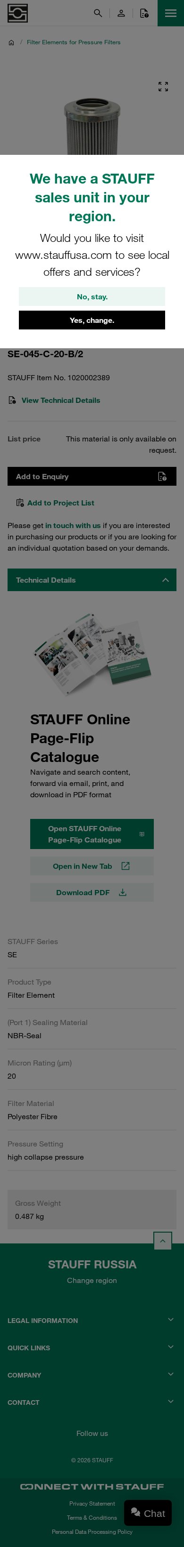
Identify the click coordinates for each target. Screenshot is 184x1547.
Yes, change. (92, 320)
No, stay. (92, 296)
